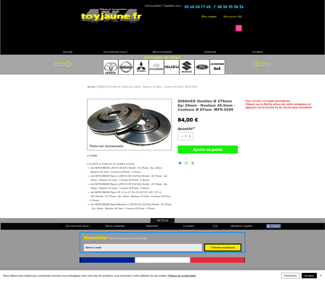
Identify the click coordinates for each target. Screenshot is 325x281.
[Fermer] (321, 275)
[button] (232, 16)
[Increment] (190, 136)
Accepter (309, 275)
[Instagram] (238, 28)
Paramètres (290, 275)
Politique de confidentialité (182, 275)
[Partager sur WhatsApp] (186, 163)
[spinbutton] (185, 136)
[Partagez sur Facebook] (180, 163)
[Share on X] (193, 163)
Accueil (91, 86)
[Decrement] (181, 136)
